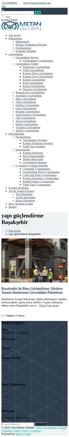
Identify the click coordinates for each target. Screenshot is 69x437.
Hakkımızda (15, 38)
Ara (38, 12)
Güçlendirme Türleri (27, 63)
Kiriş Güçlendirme (33, 82)
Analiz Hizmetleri (25, 197)
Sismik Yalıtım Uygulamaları (39, 181)
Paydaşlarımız (23, 47)
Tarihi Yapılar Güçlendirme (31, 114)
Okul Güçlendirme (26, 108)
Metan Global (23, 433)
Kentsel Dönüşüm (33, 152)
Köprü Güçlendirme (27, 124)
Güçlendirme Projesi (27, 57)
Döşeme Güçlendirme (35, 89)
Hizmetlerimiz (16, 133)
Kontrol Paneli (9, 19)
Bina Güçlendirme (26, 98)
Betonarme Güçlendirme (36, 67)
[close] (2, 10)
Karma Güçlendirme (34, 79)
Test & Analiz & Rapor (21, 191)
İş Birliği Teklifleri (26, 51)
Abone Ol (41, 424)
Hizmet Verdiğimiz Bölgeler (31, 44)
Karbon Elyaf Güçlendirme (38, 76)
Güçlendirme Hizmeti (35, 162)
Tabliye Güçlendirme (27, 130)
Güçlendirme (15, 54)
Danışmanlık (23, 149)
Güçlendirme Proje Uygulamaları (41, 171)
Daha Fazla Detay (49, 305)
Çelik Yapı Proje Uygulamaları (40, 175)
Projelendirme (23, 136)
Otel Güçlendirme (26, 117)
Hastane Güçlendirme (28, 111)
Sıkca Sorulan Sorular (20, 203)
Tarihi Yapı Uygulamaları (37, 184)
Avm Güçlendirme (26, 121)
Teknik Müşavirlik (33, 159)
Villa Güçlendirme (26, 102)
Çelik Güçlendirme (33, 70)
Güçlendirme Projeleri (35, 140)
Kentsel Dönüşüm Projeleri (38, 143)
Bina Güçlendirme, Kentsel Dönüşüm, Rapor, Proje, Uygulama (34, 429)
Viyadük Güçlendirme (28, 127)
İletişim (12, 206)
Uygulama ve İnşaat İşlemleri (32, 165)
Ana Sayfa (14, 35)
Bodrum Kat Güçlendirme (30, 92)
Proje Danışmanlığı (33, 156)
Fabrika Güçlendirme (27, 105)
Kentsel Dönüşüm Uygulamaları (41, 178)
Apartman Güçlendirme (29, 95)
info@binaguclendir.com (37, 2)
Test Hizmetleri (24, 194)
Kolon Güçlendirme (34, 86)
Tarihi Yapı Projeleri (34, 146)
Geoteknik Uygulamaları (36, 168)
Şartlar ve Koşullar (18, 377)
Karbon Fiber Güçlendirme (38, 73)
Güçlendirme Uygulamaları (38, 60)
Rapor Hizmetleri (25, 200)
